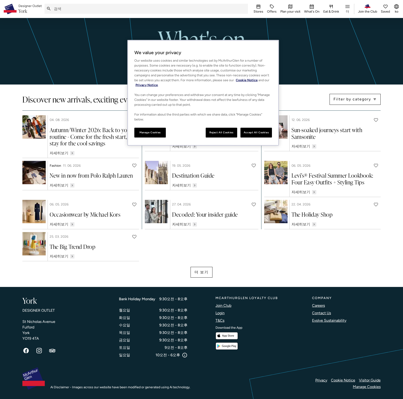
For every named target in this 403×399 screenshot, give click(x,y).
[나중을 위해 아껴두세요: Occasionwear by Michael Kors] (134, 204)
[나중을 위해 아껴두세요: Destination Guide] (254, 165)
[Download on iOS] (226, 336)
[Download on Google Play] (226, 346)
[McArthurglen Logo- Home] (10, 9)
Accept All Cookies (256, 132)
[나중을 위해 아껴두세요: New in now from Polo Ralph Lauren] (134, 165)
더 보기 (201, 272)
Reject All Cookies (221, 132)
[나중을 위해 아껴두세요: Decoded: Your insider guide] (254, 204)
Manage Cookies (367, 387)
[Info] (185, 355)
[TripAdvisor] (52, 350)
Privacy (321, 380)
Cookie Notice (343, 380)
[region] (203, 93)
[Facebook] (26, 350)
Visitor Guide (370, 380)
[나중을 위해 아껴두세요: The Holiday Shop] (376, 204)
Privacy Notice (146, 85)
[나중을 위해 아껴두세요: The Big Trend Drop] (134, 237)
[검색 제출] (48, 9)
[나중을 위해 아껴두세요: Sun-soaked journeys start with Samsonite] (376, 120)
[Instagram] (39, 350)
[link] (30, 9)
